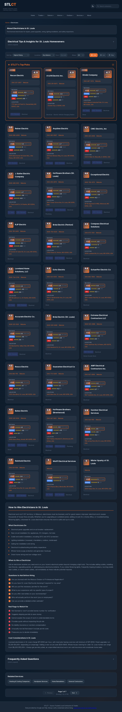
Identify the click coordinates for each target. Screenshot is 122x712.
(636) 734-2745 (14, 277)
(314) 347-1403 (51, 418)
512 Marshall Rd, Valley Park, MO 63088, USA (22, 347)
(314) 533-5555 (52, 277)
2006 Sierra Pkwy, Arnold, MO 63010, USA (22, 439)
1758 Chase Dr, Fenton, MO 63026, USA (59, 252)
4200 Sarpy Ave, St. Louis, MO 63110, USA (98, 488)
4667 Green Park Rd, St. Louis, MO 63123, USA (98, 299)
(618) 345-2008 (90, 136)
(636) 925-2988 (90, 324)
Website (25, 82)
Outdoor (70, 15)
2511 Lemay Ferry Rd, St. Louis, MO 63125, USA (22, 489)
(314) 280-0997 (52, 135)
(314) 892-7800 (90, 277)
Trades (41, 15)
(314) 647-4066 (90, 374)
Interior (60, 15)
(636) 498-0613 (14, 183)
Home (33, 15)
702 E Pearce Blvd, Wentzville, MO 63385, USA (60, 488)
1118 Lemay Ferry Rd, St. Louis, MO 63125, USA (98, 442)
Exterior (51, 15)
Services (80, 15)
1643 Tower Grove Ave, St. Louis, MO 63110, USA (61, 203)
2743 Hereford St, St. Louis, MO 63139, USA (61, 347)
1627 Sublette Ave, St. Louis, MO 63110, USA (99, 395)
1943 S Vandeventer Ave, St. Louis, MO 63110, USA (59, 299)
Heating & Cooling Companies (19, 681)
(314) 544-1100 (89, 419)
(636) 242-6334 (14, 418)
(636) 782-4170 (90, 182)
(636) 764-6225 (52, 232)
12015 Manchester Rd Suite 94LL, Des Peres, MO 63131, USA (21, 157)
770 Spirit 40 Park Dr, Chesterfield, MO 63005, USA (24, 105)
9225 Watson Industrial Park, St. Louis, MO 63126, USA (96, 103)
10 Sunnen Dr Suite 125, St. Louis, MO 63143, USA (23, 253)
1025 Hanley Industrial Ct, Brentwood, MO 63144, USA (60, 440)
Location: (38, 55)
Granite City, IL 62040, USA (56, 105)
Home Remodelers (58, 681)
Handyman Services (41, 681)
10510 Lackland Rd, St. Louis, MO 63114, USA (99, 253)
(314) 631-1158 (13, 467)
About (89, 15)
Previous (49, 693)
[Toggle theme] (93, 6)
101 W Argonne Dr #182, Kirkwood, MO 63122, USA (97, 205)
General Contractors (76, 681)
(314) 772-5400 (52, 374)
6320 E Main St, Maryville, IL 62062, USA (97, 157)
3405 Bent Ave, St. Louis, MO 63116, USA (60, 394)
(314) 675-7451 (89, 232)
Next (73, 693)
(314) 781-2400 (14, 231)
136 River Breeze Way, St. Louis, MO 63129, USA (60, 157)
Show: (74, 55)
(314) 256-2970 (52, 182)
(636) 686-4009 (14, 135)
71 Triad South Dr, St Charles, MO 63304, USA (22, 205)
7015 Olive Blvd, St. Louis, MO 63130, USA (22, 394)
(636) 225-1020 (14, 324)
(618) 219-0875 (52, 83)
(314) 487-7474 (89, 81)
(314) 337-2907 (16, 82)
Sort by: (9, 55)
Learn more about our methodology (84, 708)
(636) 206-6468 (52, 325)
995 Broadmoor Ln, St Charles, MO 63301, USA (22, 299)
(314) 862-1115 (13, 374)
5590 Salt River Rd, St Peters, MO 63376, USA (98, 345)
